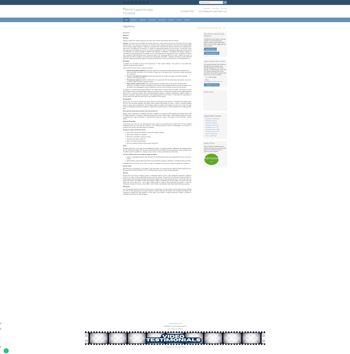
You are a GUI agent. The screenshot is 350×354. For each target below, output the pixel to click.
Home (126, 20)
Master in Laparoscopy (211, 133)
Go (225, 2)
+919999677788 (186, 11)
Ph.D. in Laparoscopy (211, 136)
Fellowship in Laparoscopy (212, 118)
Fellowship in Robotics (211, 123)
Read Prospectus (211, 49)
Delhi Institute (207, 8)
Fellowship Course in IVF (212, 127)
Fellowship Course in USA (212, 131)
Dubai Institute (215, 8)
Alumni (179, 20)
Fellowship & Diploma (211, 121)
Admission (142, 20)
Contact (187, 20)
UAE (219, 28)
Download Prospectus (212, 53)
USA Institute (224, 8)
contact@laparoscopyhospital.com (212, 11)
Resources (162, 20)
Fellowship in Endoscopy (211, 125)
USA (224, 28)
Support (171, 20)
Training (134, 20)
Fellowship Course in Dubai (212, 129)
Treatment (152, 20)
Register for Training (212, 85)
